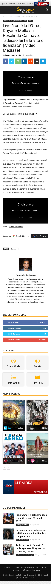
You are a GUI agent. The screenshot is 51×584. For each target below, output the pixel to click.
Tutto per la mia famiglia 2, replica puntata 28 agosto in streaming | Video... (30, 548)
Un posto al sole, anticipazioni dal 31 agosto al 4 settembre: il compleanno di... (32, 533)
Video (30, 21)
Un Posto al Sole (22, 540)
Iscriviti (42, 340)
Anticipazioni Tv (22, 525)
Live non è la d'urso (29, 16)
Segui (44, 328)
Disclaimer (15, 570)
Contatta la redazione (29, 567)
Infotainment (15, 16)
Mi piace (43, 322)
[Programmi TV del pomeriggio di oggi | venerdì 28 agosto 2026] (8, 518)
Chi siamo (6, 567)
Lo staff (16, 567)
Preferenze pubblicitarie (31, 570)
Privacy (43, 567)
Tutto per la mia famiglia (24, 555)
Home (5, 16)
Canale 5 (14, 249)
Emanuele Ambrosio (13, 55)
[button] (47, 10)
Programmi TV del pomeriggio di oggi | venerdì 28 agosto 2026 (31, 518)
